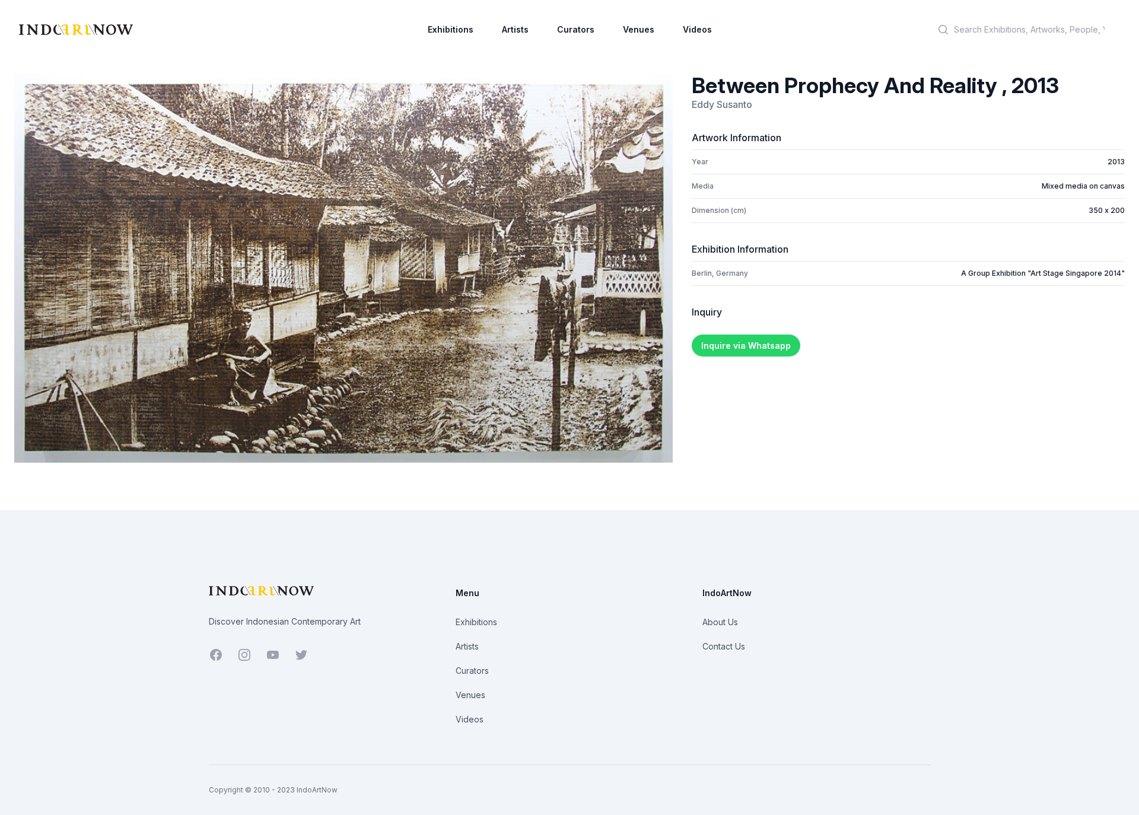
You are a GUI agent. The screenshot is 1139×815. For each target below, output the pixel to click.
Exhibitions (450, 29)
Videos (697, 29)
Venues (638, 29)
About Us (720, 622)
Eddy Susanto (722, 104)
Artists (515, 29)
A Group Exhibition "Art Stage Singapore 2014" (1043, 273)
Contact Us (723, 646)
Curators (575, 29)
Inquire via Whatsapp (746, 345)
